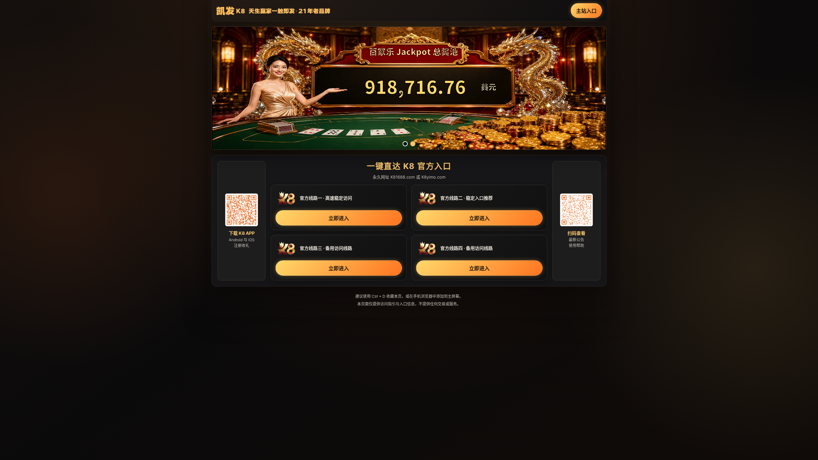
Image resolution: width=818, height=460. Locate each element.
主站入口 (586, 11)
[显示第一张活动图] (405, 143)
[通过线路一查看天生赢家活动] (409, 88)
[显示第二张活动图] (412, 143)
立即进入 (338, 218)
